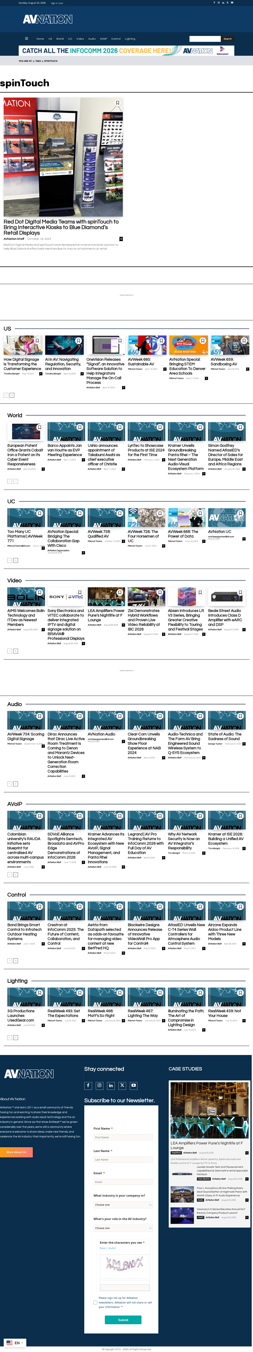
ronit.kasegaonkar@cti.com (221, 537)
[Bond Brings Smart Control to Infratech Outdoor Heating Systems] (26, 911)
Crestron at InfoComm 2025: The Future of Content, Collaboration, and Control (66, 934)
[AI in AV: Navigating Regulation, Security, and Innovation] (64, 345)
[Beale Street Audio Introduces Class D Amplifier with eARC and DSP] (227, 596)
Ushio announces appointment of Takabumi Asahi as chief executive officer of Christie (104, 455)
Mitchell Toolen (135, 369)
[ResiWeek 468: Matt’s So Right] (106, 997)
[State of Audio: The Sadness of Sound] (227, 720)
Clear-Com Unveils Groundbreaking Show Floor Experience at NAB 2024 (144, 743)
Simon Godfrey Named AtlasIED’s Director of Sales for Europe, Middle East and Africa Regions (225, 455)
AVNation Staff (14, 238)
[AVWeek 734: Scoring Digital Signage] (26, 720)
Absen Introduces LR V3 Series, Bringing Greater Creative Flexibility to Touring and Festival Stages (186, 620)
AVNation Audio (101, 734)
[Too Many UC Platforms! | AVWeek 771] (26, 517)
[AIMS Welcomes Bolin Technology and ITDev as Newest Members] (26, 596)
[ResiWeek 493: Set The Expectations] (66, 997)
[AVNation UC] (227, 517)
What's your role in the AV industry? (120, 1219)
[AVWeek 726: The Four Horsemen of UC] (146, 517)
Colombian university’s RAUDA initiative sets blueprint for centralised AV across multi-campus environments (25, 848)
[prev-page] (6, 395)
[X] (227, 3)
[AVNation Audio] (106, 720)
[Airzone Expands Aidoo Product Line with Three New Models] (227, 911)
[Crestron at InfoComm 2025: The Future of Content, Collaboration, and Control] (66, 911)
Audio (200, 1200)
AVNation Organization (58, 551)
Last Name (101, 1151)
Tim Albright (174, 853)
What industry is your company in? (119, 1196)
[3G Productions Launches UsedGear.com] (26, 997)
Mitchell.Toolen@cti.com (18, 546)
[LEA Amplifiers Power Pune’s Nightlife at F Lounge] (106, 596)
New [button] (102, 1248)
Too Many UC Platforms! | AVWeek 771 (25, 536)
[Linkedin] (223, 3)
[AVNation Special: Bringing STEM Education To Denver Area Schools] (188, 345)
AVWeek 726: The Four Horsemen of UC (143, 536)
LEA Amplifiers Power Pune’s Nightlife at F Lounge (106, 615)
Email (98, 1173)
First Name (102, 1128)
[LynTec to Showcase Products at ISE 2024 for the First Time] (146, 431)
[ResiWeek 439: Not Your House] (227, 997)
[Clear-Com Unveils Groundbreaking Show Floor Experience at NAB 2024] (146, 720)
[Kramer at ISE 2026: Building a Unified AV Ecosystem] (227, 820)
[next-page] (12, 395)
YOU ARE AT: (25, 61)
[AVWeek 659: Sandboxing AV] (230, 345)
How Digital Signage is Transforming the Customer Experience (22, 364)
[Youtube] (232, 3)
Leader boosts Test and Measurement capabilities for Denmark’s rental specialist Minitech (222, 1171)
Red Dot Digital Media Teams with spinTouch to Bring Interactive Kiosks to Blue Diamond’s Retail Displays (61, 227)
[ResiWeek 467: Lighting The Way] (146, 997)
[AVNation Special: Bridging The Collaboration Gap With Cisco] (66, 517)
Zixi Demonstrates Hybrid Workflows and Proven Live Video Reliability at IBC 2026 (144, 620)
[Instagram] (219, 3)
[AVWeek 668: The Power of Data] (186, 517)
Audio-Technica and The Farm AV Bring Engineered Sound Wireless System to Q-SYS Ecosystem (185, 743)
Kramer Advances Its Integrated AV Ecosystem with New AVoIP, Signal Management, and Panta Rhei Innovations (106, 848)
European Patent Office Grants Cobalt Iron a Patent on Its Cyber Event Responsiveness (25, 455)
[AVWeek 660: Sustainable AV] (147, 345)
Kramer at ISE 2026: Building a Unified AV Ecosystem (226, 838)
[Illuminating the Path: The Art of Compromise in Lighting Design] (186, 997)
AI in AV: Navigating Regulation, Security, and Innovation (63, 364)
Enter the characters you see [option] (121, 1243)
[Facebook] (214, 3)
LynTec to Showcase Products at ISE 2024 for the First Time (146, 450)
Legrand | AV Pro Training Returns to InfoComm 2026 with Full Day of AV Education (146, 843)
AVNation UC (219, 532)
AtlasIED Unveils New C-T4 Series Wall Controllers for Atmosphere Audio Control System (186, 934)
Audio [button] (112, 1248)
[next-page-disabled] (15, 481)
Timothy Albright (11, 374)
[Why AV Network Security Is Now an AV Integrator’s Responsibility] (186, 820)
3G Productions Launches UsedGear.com (20, 1015)
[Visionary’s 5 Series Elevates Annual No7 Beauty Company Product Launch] (182, 1215)
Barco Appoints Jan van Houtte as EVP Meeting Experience (65, 450)
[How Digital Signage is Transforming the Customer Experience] (23, 345)
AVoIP (200, 1217)
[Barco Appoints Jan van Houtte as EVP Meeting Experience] (66, 431)
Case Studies (204, 1179)
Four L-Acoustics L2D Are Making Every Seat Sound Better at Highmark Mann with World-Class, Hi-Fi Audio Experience (222, 1192)
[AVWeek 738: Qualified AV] (106, 517)
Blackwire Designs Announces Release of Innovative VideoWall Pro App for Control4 (145, 934)
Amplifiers (176, 1153)
